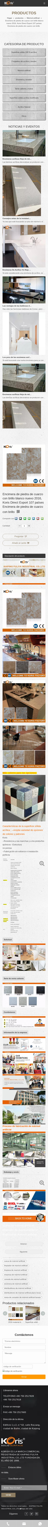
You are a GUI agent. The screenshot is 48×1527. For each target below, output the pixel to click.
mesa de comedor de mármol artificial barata (22, 1297)
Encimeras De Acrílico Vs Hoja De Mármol (17, 254)
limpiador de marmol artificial (16, 1266)
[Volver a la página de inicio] (24, 1214)
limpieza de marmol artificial (15, 1270)
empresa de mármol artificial (15, 1275)
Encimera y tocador (24, 80)
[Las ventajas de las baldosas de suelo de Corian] (24, 287)
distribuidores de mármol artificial (17, 1288)
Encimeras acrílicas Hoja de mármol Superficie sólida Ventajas (17, 143)
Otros (24, 116)
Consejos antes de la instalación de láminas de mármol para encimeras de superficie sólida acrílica (17, 202)
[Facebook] (26, 1513)
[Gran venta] (24, 984)
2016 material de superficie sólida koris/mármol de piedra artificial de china (15, 1322)
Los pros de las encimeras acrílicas (17, 341)
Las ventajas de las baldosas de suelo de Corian (17, 290)
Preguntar (18, 536)
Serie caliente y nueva (24, 89)
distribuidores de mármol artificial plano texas (22, 1293)
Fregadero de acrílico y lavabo (24, 61)
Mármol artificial (24, 70)
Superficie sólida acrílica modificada (24, 98)
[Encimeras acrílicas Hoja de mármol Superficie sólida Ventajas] (24, 140)
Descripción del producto (15, 556)
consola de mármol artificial (15, 1279)
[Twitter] (31, 1513)
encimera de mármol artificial (16, 1284)
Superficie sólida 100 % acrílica (24, 52)
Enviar (24, 1377)
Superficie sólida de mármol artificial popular (32, 1322)
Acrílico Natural (24, 107)
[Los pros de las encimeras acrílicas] (24, 338)
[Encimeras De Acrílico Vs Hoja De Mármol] (24, 251)
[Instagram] (36, 1513)
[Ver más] (24, 1038)
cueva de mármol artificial (14, 1261)
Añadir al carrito (19, 543)
